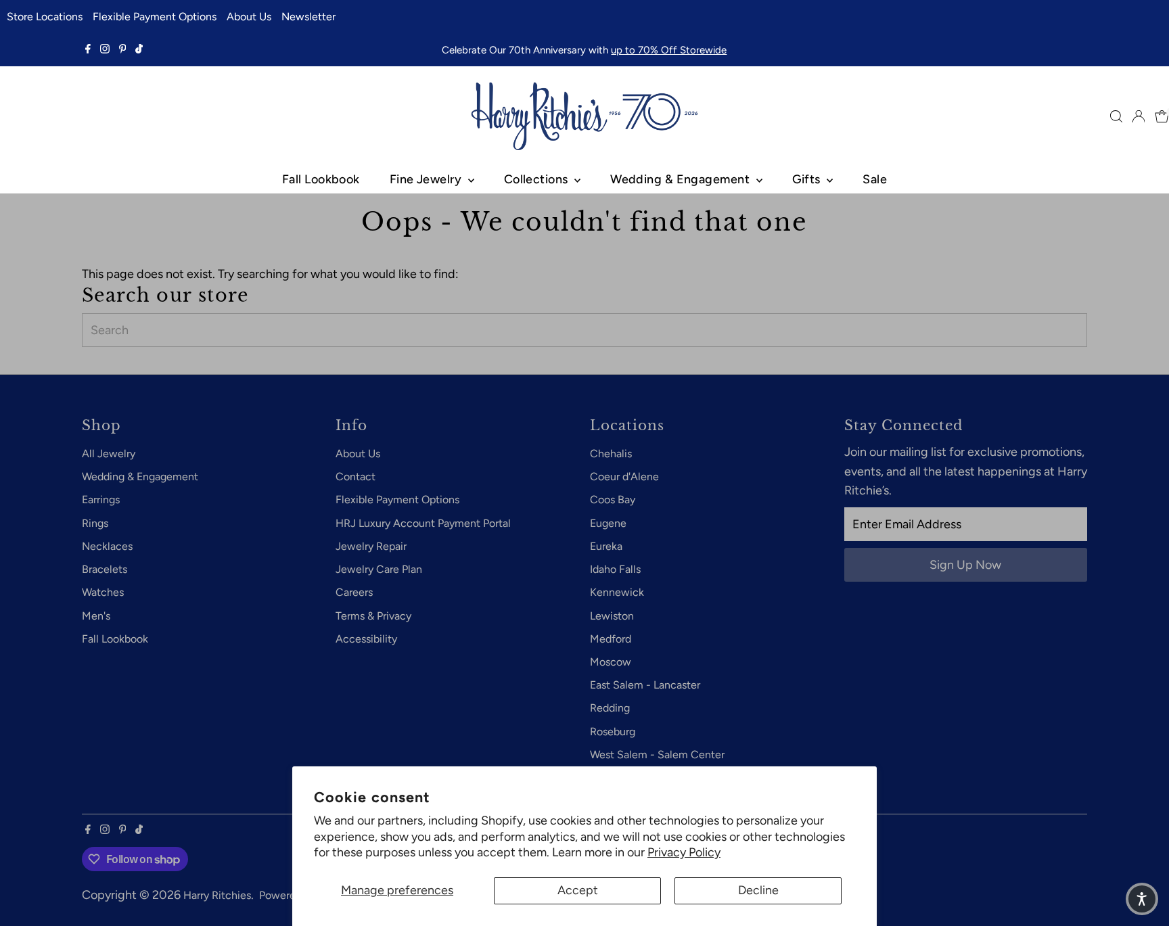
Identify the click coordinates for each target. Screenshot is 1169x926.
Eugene (608, 523)
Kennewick (617, 592)
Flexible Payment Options (154, 16)
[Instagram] (105, 50)
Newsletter (308, 16)
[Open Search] (1116, 116)
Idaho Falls (615, 569)
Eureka (606, 546)
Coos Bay (612, 499)
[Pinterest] (123, 50)
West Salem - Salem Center (657, 754)
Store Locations (45, 16)
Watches (103, 592)
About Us (249, 16)
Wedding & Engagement (681, 179)
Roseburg (612, 731)
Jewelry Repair (371, 546)
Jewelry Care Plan (379, 569)
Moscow (610, 661)
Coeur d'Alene (624, 476)
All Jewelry (108, 453)
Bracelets (104, 569)
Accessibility (366, 638)
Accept (577, 890)
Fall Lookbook (321, 179)
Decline (758, 890)
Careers (354, 592)
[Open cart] (1162, 116)
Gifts (808, 179)
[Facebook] (88, 50)
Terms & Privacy (373, 615)
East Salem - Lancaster (645, 684)
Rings (95, 523)
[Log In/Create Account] (1138, 116)
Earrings (101, 499)
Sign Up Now (965, 564)
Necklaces (107, 546)
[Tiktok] (139, 50)
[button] (1142, 899)
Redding (610, 707)
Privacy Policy (683, 852)
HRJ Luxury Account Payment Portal (423, 523)
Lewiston (612, 615)
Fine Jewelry (427, 179)
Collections (537, 179)
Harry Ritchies (217, 895)
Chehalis (611, 453)
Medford (610, 638)
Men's (96, 615)
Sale (875, 179)
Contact (355, 476)
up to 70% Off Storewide (669, 50)
